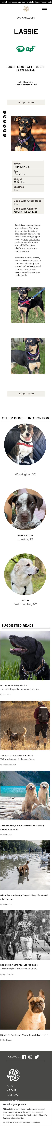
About (11, 1090)
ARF (31, 228)
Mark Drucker (7, 834)
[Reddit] (4, 121)
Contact (13, 1095)
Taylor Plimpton (8, 974)
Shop (11, 1086)
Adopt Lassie (26, 102)
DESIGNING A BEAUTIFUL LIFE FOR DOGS (19, 965)
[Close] (50, 1102)
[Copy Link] (4, 135)
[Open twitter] (37, 1057)
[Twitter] (4, 116)
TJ (25, 470)
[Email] (4, 130)
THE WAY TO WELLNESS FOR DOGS (16, 755)
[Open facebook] (24, 1057)
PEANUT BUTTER (25, 535)
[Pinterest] (4, 126)
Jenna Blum (7, 695)
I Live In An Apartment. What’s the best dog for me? (24, 1035)
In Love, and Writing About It (13, 685)
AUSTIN (25, 600)
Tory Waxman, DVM (9, 765)
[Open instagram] (30, 1057)
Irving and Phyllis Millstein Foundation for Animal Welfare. (27, 242)
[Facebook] (4, 112)
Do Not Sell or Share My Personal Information (21, 1122)
